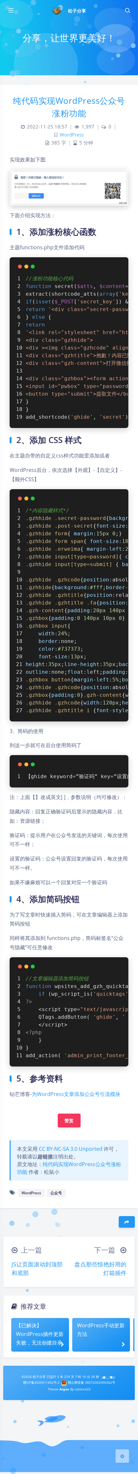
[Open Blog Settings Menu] (122, 1456)
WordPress (72, 135)
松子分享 (77, 11)
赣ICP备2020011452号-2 (41, 1382)
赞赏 (69, 1120)
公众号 (56, 1193)
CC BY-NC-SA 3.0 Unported (70, 1148)
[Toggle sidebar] (10, 10)
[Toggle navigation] (127, 10)
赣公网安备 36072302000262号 (91, 1382)
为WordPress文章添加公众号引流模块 (76, 1094)
